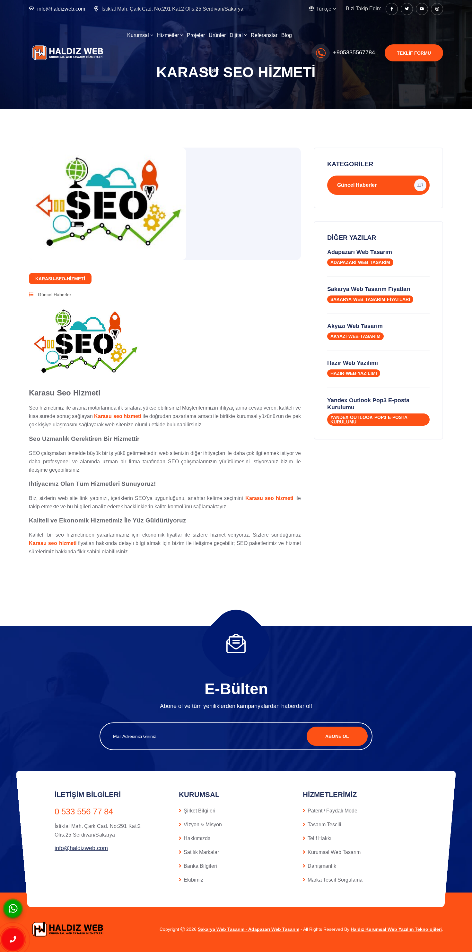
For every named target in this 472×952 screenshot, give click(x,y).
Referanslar (264, 35)
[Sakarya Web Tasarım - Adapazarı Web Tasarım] (69, 52)
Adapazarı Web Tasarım (359, 252)
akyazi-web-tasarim (355, 336)
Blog (286, 35)
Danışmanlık (322, 866)
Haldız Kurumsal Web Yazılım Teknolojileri (396, 929)
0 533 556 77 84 (84, 811)
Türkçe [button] (323, 9)
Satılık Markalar (201, 852)
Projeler (196, 35)
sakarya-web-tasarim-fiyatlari (370, 299)
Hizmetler (168, 35)
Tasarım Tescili (324, 824)
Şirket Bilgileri (199, 810)
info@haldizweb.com (61, 9)
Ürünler (217, 35)
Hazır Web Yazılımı (352, 363)
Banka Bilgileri (200, 866)
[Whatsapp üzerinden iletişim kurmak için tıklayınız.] (13, 908)
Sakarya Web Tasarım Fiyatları (368, 289)
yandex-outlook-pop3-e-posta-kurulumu (369, 419)
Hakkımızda (197, 838)
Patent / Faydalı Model (333, 810)
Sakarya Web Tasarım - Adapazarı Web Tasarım (248, 929)
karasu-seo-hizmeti (60, 278)
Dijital (236, 35)
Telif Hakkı (319, 838)
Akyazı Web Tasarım (355, 326)
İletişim (211, 70)
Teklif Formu (414, 53)
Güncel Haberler (54, 294)
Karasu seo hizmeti (117, 416)
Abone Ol (337, 736)
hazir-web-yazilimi (353, 373)
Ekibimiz (193, 880)
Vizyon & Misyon (203, 824)
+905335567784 (354, 52)
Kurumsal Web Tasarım (334, 852)
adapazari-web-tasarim (360, 262)
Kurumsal (138, 35)
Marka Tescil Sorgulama (335, 880)
